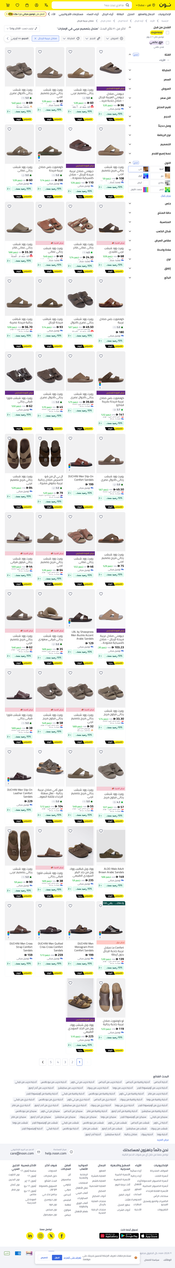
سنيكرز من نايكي (158, 1117)
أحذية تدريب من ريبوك (98, 1088)
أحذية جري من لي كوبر (78, 1099)
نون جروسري (50, 1200)
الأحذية (138, 1210)
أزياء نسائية (136, 1171)
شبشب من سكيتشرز (136, 1128)
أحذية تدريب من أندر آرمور (41, 1088)
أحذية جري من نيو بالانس (51, 1099)
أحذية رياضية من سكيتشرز (154, 1111)
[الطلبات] (27, 5)
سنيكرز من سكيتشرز (65, 1117)
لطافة (68, 1205)
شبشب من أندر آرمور (112, 1128)
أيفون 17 (31, 1176)
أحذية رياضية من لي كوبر (131, 1093)
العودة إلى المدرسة (30, 1201)
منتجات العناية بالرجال (98, 1203)
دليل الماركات (50, 1176)
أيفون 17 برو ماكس (30, 1193)
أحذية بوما (162, 1134)
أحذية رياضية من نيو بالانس (102, 1093)
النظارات (137, 1205)
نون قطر (15, 1190)
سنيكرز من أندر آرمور (40, 1117)
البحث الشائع (51, 1181)
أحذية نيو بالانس (71, 1128)
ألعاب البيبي (82, 1193)
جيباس (67, 1215)
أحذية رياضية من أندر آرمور (124, 1111)
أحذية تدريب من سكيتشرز (70, 1088)
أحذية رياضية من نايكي (73, 1093)
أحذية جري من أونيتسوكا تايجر (152, 1105)
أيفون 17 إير (30, 1181)
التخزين (126, 1190)
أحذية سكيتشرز (112, 1134)
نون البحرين (14, 1180)
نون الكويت (14, 1175)
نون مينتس (51, 1210)
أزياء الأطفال (138, 1182)
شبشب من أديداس (140, 1122)
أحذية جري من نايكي (24, 1099)
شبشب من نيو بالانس (93, 1122)
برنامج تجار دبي (49, 1195)
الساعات (137, 1195)
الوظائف (167, 1260)
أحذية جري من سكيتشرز (74, 1105)
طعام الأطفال (81, 1212)
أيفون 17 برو (30, 1186)
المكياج (102, 1191)
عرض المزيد (163, 1140)
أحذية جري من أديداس (105, 1099)
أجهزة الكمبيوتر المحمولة (155, 1181)
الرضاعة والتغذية (83, 1176)
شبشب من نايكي (70, 1122)
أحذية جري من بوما (124, 1105)
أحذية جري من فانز (21, 1105)
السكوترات (82, 1198)
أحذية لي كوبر (160, 1122)
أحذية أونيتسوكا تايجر (32, 1128)
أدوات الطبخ (124, 1195)
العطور (138, 1189)
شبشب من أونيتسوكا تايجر (45, 1122)
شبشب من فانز (90, 1128)
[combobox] (88, 5)
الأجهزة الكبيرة (122, 1175)
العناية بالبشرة (98, 1176)
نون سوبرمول (50, 1215)
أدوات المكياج (99, 1196)
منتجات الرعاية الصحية (98, 1211)
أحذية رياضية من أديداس (138, 1082)
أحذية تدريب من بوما (123, 1088)
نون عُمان (15, 1185)
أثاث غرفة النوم (122, 1185)
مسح (136, 54)
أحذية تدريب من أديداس (110, 1082)
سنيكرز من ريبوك (88, 1117)
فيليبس (67, 1200)
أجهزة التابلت (161, 1176)
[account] (36, 5)
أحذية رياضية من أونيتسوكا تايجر (42, 1093)
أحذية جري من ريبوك (101, 1105)
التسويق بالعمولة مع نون (48, 1188)
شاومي (67, 1185)
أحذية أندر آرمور (93, 1134)
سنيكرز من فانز (18, 1117)
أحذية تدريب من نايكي (26, 1082)
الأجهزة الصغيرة (122, 1180)
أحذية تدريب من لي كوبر (82, 1082)
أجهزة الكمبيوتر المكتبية (155, 1186)
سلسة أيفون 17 (28, 1171)
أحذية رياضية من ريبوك (131, 1099)
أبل (69, 1175)
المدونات (52, 1171)
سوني (68, 1190)
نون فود (53, 1205)
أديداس (67, 1195)
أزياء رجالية (136, 1176)
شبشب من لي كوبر (117, 1122)
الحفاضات (83, 1183)
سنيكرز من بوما (108, 1117)
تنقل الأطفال (82, 1188)
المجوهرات (136, 1200)
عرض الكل (166, 241)
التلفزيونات (162, 1210)
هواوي (67, 1210)
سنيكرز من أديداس (73, 1111)
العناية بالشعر (99, 1181)
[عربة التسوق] (8, 5)
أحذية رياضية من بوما (156, 1099)
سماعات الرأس (160, 1196)
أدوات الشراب (123, 1210)
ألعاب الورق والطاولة (82, 1205)
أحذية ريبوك (147, 1134)
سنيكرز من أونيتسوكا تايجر (133, 1117)
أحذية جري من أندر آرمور (46, 1105)
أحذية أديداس (160, 1082)
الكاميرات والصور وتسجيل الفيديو (155, 1203)
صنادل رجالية (130, 1134)
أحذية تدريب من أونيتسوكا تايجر (152, 1088)
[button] (87, 1062)
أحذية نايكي (53, 1128)
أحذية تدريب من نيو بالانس (53, 1082)
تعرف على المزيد (72, 1257)
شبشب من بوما (20, 1122)
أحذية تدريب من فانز (157, 1093)
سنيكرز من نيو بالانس (26, 1111)
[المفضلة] (17, 5)
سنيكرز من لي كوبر (50, 1111)
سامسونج (66, 1180)
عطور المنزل (124, 1205)
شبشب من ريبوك (159, 1128)
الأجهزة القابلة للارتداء (157, 1191)
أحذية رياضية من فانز (97, 1111)
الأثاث (127, 1200)
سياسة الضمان (151, 1260)
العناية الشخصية (97, 1186)
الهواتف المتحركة (159, 1171)
